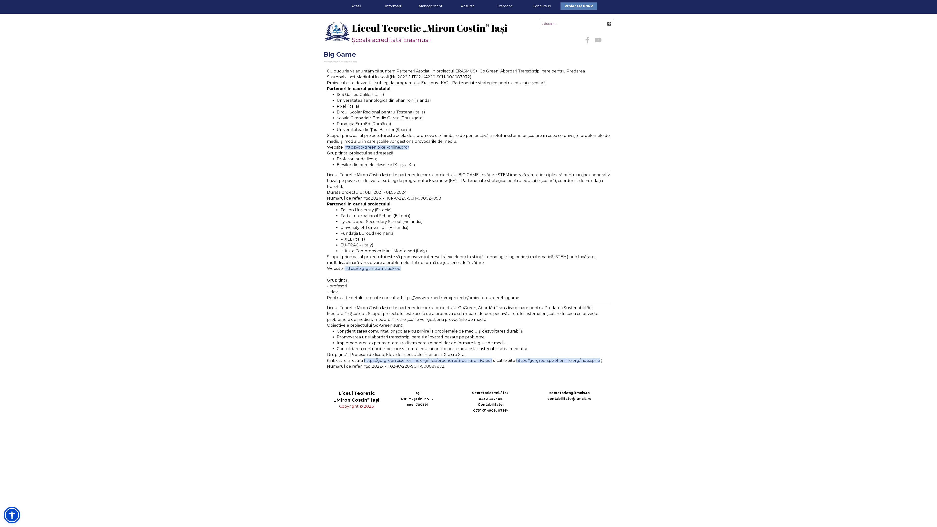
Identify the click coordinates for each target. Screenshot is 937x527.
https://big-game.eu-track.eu (373, 268)
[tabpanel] (468, 221)
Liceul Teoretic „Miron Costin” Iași (429, 28)
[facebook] (587, 40)
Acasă (356, 6)
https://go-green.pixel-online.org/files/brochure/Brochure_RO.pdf (428, 360)
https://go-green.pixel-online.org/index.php (558, 360)
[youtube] (598, 40)
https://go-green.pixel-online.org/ (377, 147)
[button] (12, 515)
